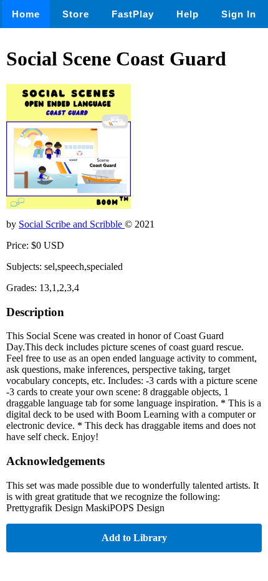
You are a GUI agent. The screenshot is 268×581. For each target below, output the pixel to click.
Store (75, 14)
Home (26, 14)
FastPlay (133, 14)
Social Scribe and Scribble (72, 224)
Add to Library (134, 537)
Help (187, 14)
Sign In (238, 14)
